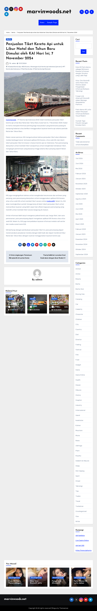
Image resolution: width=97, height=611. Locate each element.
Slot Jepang (80, 471)
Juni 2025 (79, 209)
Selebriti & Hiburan (82, 461)
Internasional (80, 410)
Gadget (78, 365)
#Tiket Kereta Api (26, 69)
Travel (78, 501)
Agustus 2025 (81, 199)
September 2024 (82, 254)
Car (77, 304)
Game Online (80, 375)
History (78, 395)
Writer (78, 521)
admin (14, 63)
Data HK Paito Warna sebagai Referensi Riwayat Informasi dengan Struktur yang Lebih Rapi (83, 71)
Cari (78, 39)
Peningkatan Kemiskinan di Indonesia (13, 304)
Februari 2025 (81, 229)
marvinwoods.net (49, 12)
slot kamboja (80, 535)
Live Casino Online (82, 540)
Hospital (79, 400)
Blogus (54, 608)
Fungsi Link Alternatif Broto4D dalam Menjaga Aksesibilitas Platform (82, 100)
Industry (79, 405)
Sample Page (52, 22)
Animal (78, 269)
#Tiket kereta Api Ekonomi (41, 69)
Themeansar (63, 608)
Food (77, 360)
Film (77, 355)
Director (79, 339)
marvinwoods (11, 120)
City (77, 324)
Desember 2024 (81, 239)
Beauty (78, 279)
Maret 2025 (80, 224)
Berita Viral (80, 289)
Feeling (78, 345)
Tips (77, 491)
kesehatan (79, 420)
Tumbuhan (79, 506)
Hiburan (78, 390)
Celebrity (79, 309)
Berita (9, 39)
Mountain (79, 430)
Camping (79, 299)
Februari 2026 (81, 174)
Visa (77, 516)
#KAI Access (26, 66)
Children (79, 319)
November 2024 (81, 244)
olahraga (79, 446)
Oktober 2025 (80, 189)
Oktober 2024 (81, 249)
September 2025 (82, 194)
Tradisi (78, 496)
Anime (78, 274)
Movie (78, 435)
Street (78, 481)
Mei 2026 (79, 168)
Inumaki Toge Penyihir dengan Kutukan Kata (82, 123)
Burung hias (80, 294)
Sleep (78, 466)
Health (78, 380)
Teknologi (79, 486)
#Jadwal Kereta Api (14, 66)
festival (78, 350)
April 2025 (79, 219)
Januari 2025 (80, 234)
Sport (78, 476)
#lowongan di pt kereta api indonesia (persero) (46, 66)
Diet (77, 334)
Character (79, 314)
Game (78, 370)
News (78, 441)
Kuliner (78, 425)
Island (78, 415)
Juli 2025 (79, 204)
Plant (77, 451)
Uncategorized (81, 511)
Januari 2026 (80, 179)
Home (42, 22)
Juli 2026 (79, 158)
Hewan (78, 385)
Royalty (78, 456)
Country (79, 329)
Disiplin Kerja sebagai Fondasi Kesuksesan (36, 304)
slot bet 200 (80, 545)
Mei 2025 (79, 214)
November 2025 (81, 184)
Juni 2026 (79, 163)
